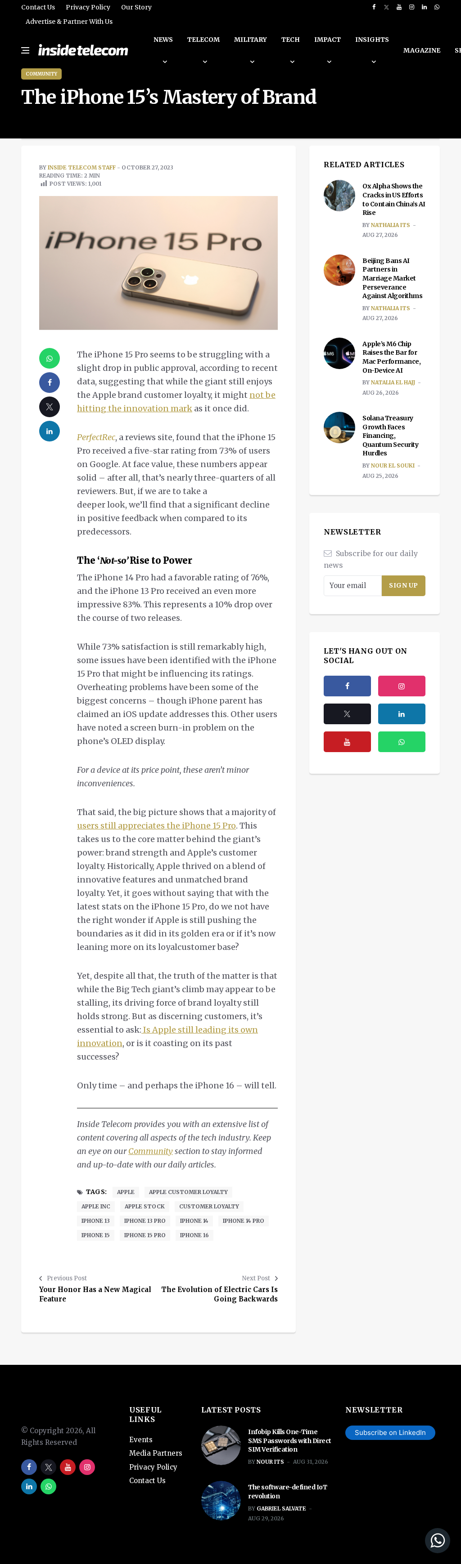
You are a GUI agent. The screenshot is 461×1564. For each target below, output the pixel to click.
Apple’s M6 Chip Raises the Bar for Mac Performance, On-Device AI (391, 357)
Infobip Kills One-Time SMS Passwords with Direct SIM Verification (289, 1440)
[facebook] (374, 7)
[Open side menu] (25, 50)
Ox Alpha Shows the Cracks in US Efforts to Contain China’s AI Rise (393, 199)
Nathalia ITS (390, 225)
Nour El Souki (393, 465)
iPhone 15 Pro (145, 1235)
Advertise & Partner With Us (69, 22)
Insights (372, 40)
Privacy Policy (88, 7)
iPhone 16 (194, 1235)
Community (41, 74)
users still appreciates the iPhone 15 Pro (156, 825)
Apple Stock (145, 1206)
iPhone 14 (194, 1220)
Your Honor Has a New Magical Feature (95, 1294)
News (163, 40)
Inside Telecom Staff (82, 167)
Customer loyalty (209, 1206)
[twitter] (386, 7)
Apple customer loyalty (188, 1192)
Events (141, 1439)
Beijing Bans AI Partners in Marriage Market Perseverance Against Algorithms (393, 278)
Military (250, 40)
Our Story (136, 7)
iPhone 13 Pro (145, 1220)
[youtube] (399, 7)
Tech (290, 40)
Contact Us (38, 7)
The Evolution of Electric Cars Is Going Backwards (219, 1294)
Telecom (203, 40)
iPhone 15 (95, 1235)
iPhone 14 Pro (243, 1220)
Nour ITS (270, 1461)
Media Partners (155, 1453)
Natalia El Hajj (393, 382)
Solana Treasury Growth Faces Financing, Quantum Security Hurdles (390, 435)
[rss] (401, 714)
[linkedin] (424, 7)
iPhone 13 (95, 1220)
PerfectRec (96, 437)
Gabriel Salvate (281, 1508)
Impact (327, 40)
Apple (126, 1192)
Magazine (421, 50)
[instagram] (412, 7)
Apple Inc (95, 1206)
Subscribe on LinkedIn (390, 1432)
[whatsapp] (437, 7)
